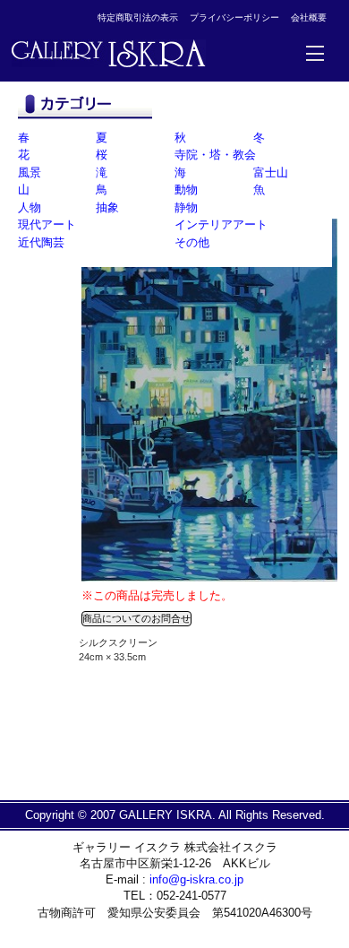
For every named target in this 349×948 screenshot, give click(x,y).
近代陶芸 (41, 242)
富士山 (270, 172)
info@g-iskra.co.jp (196, 879)
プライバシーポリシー (234, 17)
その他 (191, 242)
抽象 (107, 207)
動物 (186, 189)
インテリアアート (221, 224)
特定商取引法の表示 (138, 17)
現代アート (47, 224)
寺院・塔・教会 (215, 154)
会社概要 (309, 17)
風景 (29, 172)
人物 (29, 207)
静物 (186, 207)
